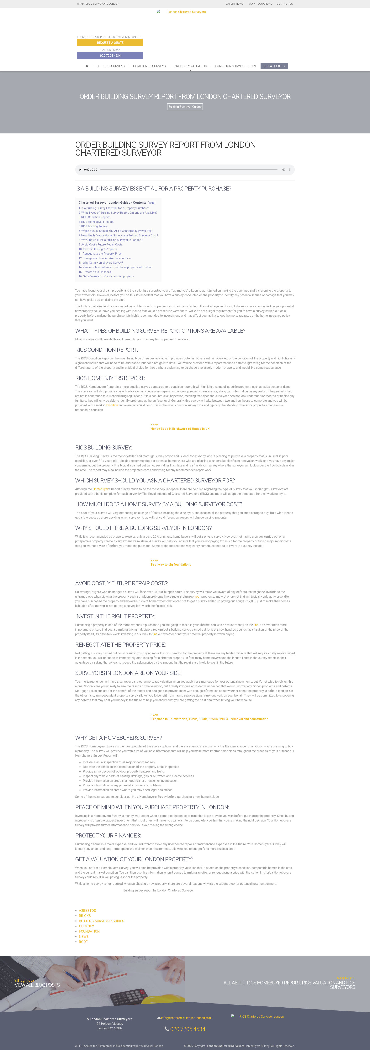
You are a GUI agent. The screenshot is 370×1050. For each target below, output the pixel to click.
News (84, 936)
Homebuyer (100, 489)
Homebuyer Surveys (149, 66)
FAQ (250, 4)
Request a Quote (110, 42)
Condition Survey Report (235, 66)
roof (198, 596)
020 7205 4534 (110, 55)
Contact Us (285, 4)
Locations (265, 4)
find (154, 634)
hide (151, 203)
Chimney (86, 926)
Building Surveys (111, 66)
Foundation (89, 931)
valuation (112, 405)
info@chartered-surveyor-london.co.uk (186, 1018)
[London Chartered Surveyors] (87, 66)
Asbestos (87, 910)
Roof (83, 942)
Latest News (234, 4)
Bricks (85, 915)
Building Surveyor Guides (185, 107)
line (256, 625)
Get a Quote (272, 66)
